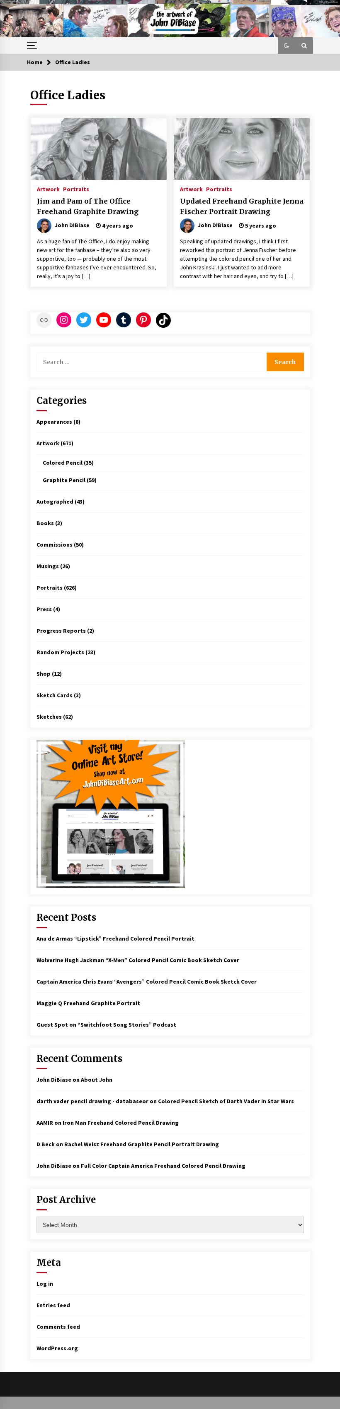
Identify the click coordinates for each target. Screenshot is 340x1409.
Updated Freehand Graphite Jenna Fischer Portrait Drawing (242, 206)
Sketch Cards (54, 695)
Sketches (49, 716)
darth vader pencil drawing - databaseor (92, 1101)
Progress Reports (61, 630)
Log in (44, 1283)
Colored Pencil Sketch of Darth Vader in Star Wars (226, 1101)
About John (96, 1079)
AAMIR (44, 1122)
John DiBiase (53, 1079)
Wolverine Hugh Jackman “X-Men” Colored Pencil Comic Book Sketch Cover (137, 960)
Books (45, 523)
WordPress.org (57, 1348)
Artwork (48, 188)
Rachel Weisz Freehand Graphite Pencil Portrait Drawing (141, 1144)
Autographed (54, 501)
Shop (43, 673)
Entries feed (53, 1305)
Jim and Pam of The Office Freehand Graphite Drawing (87, 206)
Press (44, 609)
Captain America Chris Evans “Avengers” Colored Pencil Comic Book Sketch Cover (146, 981)
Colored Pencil (63, 462)
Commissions (54, 544)
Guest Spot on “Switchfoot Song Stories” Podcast (106, 1024)
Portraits (76, 188)
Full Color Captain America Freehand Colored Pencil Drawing (163, 1165)
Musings (47, 566)
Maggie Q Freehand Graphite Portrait (88, 1003)
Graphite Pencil (64, 480)
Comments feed (58, 1326)
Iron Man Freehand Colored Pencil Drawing (121, 1122)
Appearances (54, 421)
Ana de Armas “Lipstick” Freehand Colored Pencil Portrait (115, 938)
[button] (286, 45)
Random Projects (60, 652)
